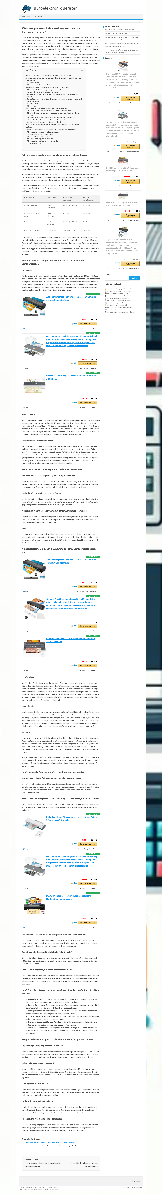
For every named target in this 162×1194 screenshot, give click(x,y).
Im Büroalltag (34, 101)
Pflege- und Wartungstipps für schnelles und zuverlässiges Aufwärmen (51, 129)
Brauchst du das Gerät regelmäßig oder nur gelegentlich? (48, 90)
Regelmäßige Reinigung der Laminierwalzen (44, 132)
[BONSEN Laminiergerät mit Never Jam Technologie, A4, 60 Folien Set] (123, 161)
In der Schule (34, 103)
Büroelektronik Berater (55, 8)
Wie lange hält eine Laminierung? (116, 33)
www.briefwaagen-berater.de (118, 296)
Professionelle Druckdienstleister (40, 85)
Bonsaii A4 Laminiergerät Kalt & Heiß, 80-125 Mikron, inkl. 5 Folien (122, 203)
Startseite (26, 16)
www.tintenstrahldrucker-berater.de (120, 307)
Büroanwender (34, 82)
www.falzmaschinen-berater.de (118, 298)
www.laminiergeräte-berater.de (118, 303)
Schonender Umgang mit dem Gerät (41, 134)
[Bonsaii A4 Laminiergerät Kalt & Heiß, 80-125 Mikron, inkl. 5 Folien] (123, 196)
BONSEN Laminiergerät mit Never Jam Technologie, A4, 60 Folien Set (122, 169)
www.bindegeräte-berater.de (117, 293)
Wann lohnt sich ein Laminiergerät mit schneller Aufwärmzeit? (47, 87)
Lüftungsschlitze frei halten (39, 136)
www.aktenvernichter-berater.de (119, 291)
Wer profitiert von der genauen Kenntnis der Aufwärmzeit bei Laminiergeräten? (53, 78)
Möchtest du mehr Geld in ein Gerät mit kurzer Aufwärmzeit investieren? (54, 94)
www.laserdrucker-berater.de (117, 310)
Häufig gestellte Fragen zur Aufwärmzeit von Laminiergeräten (47, 108)
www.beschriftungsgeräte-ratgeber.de (121, 289)
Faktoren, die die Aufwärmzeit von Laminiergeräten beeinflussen (48, 75)
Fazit (31, 96)
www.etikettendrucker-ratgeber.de (119, 300)
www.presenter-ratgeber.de (117, 305)
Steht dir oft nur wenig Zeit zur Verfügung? (44, 92)
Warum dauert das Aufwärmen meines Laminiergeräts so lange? (51, 110)
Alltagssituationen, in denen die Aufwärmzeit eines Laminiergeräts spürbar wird (54, 99)
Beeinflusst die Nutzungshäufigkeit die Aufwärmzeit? (47, 120)
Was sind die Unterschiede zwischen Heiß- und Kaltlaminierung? (51, 1143)
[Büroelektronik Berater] (25, 13)
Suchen (107, 274)
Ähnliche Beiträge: (36, 143)
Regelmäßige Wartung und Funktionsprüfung (44, 141)
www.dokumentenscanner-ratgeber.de (121, 312)
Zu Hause (33, 106)
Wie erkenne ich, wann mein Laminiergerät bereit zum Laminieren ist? (53, 117)
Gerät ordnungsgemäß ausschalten (41, 139)
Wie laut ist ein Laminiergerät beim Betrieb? (119, 29)
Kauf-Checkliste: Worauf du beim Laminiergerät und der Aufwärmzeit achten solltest (52, 126)
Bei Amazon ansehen (87, 324)
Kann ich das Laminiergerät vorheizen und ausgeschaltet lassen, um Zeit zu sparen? (54, 114)
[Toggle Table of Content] (81, 71)
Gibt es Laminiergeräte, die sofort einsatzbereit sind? (47, 122)
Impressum (136, 1181)
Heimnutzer (33, 80)
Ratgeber (38, 16)
